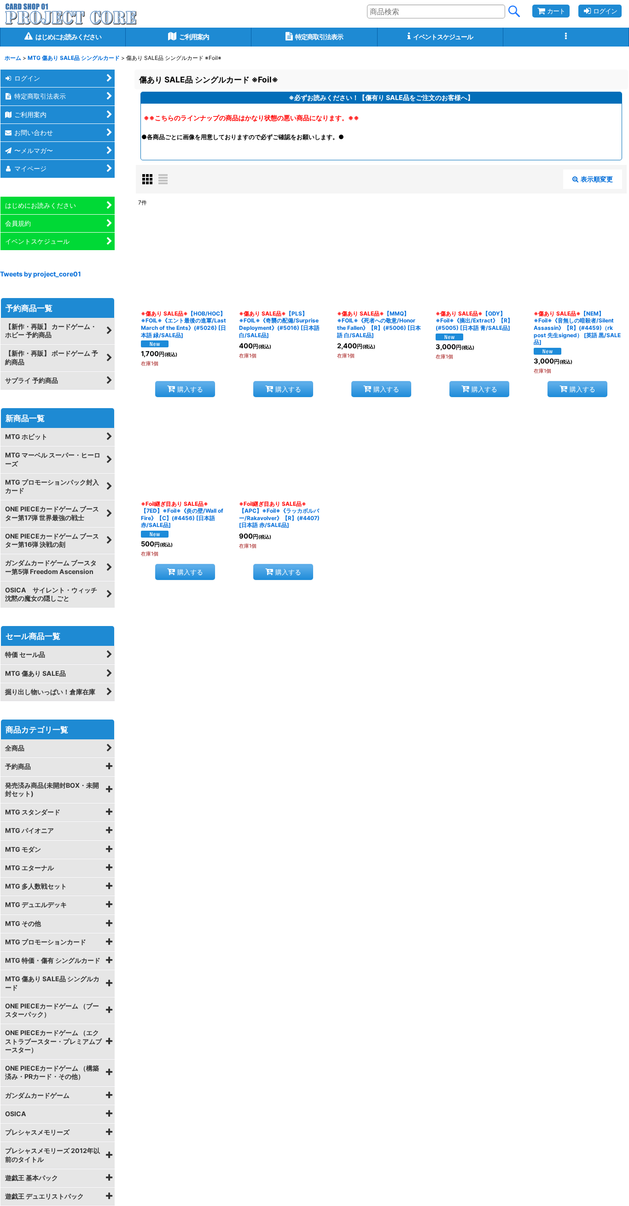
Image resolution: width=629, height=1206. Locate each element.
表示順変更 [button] (597, 179)
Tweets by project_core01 (40, 274)
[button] (566, 37)
